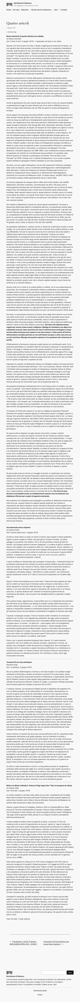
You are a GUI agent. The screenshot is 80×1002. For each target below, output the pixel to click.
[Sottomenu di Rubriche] (29, 9)
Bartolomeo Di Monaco (23, 3)
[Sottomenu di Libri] (58, 9)
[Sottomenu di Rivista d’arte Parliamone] (51, 9)
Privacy (40, 994)
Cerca (70, 972)
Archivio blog (12, 32)
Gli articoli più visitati (40, 990)
